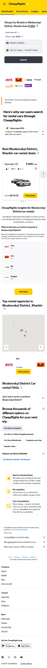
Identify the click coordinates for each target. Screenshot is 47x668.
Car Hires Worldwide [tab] (12, 440)
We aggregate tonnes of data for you (20, 542)
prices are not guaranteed (18, 530)
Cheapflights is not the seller (16, 537)
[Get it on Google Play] (8, 645)
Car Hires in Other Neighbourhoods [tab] (18, 434)
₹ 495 (31, 25)
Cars (9, 557)
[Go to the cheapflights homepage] (18, 4)
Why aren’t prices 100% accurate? (19, 547)
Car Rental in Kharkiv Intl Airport (16, 459)
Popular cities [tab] (9, 446)
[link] (23, 292)
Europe (16, 557)
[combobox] (12, 32)
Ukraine (24, 557)
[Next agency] (40, 347)
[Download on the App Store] (24, 645)
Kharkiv (33, 557)
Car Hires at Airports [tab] (12, 428)
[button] (4, 4)
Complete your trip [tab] (34, 440)
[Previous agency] (6, 347)
